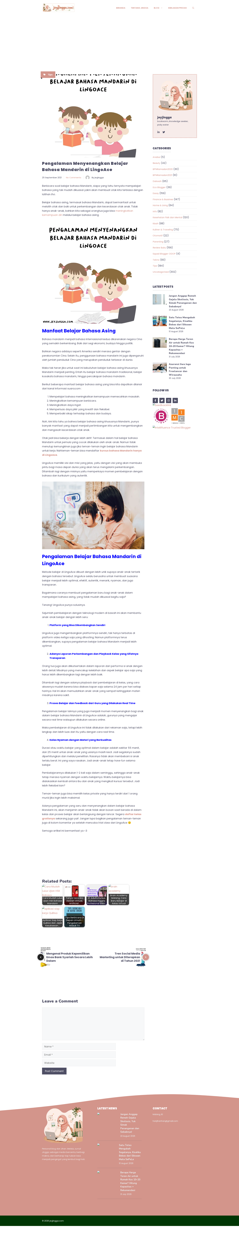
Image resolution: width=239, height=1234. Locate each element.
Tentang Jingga (139, 8)
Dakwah (157, 181)
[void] (158, 132)
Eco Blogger (159, 187)
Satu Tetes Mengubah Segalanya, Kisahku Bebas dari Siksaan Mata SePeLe (130, 1152)
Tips (50, 74)
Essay (156, 193)
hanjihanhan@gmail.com (165, 1120)
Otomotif (158, 235)
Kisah (155, 223)
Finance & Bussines (163, 199)
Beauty (156, 163)
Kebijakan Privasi (177, 8)
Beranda (120, 8)
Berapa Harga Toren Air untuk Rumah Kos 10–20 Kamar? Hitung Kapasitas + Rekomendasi (181, 346)
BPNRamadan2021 (162, 175)
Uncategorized (161, 271)
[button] (193, 8)
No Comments (73, 177)
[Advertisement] (119, 36)
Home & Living (160, 205)
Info (155, 211)
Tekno (156, 259)
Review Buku (159, 247)
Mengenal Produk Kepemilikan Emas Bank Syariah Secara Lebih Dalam (69, 957)
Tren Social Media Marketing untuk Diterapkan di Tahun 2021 (120, 957)
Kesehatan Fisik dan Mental (167, 217)
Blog (156, 8)
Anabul (156, 157)
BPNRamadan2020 (163, 169)
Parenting (158, 241)
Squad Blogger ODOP (164, 253)
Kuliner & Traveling (163, 229)
